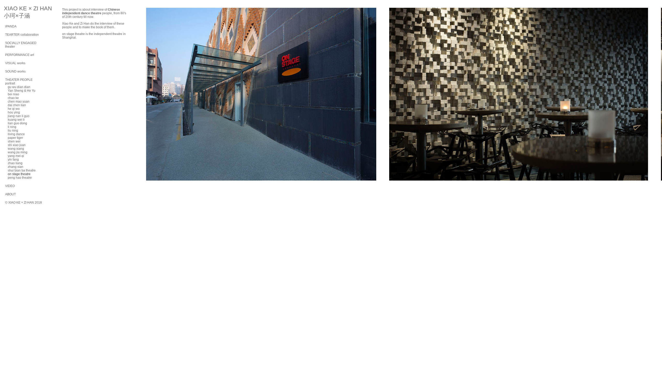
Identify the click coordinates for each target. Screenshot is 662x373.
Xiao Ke (67, 23)
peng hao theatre (20, 178)
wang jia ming (17, 152)
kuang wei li (16, 119)
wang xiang (16, 148)
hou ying (14, 112)
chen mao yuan (18, 101)
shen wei (14, 141)
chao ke (13, 98)
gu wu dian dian (19, 87)
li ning (12, 127)
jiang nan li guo (18, 116)
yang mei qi (16, 156)
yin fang (13, 159)
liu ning (13, 130)
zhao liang (15, 163)
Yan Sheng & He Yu (21, 90)
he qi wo (14, 109)
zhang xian (15, 167)
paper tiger (15, 138)
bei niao (13, 94)
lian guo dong (17, 123)
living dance (16, 134)
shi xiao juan (17, 145)
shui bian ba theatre (22, 170)
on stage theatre (19, 174)
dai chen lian (17, 105)
